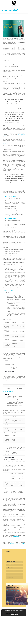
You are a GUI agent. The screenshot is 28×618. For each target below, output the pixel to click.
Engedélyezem (14, 614)
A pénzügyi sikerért (10, 564)
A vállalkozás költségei (11, 574)
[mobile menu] (26, 3)
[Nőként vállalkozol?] (14, 3)
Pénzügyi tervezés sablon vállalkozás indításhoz (14, 544)
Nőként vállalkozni (10, 577)
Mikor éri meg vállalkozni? (12, 570)
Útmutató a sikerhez (11, 561)
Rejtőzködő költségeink (11, 567)
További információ (16, 613)
